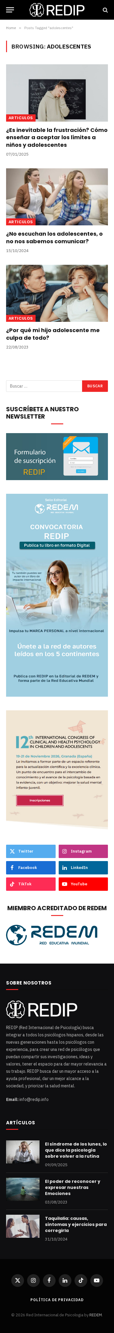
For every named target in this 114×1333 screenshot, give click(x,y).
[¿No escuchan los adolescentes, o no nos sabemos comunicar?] (57, 196)
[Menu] (10, 10)
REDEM (95, 1315)
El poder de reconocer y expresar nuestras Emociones (72, 1187)
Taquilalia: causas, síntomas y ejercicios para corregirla (76, 1224)
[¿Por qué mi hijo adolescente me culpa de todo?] (57, 293)
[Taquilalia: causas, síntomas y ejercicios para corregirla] (23, 1226)
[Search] (105, 10)
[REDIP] (56, 10)
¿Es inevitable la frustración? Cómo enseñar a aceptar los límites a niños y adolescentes (57, 137)
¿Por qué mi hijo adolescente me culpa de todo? (53, 333)
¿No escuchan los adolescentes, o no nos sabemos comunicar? (54, 237)
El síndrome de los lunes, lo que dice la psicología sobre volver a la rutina (76, 1150)
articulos (21, 118)
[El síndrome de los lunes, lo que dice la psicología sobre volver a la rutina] (23, 1151)
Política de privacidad (56, 1300)
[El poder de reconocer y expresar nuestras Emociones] (23, 1189)
